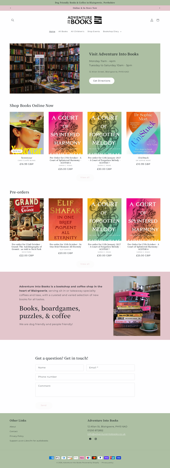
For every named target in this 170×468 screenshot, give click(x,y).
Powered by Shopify (90, 463)
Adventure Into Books (72, 463)
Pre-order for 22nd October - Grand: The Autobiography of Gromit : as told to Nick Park (27, 247)
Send (44, 405)
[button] (13, 20)
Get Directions (101, 80)
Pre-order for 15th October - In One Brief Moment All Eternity (66, 245)
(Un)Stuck (143, 157)
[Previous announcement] (10, 8)
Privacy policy (107, 463)
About (13, 426)
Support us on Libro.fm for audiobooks (29, 441)
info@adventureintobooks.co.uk (106, 434)
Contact (14, 431)
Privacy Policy (17, 436)
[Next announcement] (159, 8)
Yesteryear (26, 157)
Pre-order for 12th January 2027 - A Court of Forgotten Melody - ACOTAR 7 (104, 160)
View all (85, 177)
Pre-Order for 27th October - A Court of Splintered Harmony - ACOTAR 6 (65, 160)
